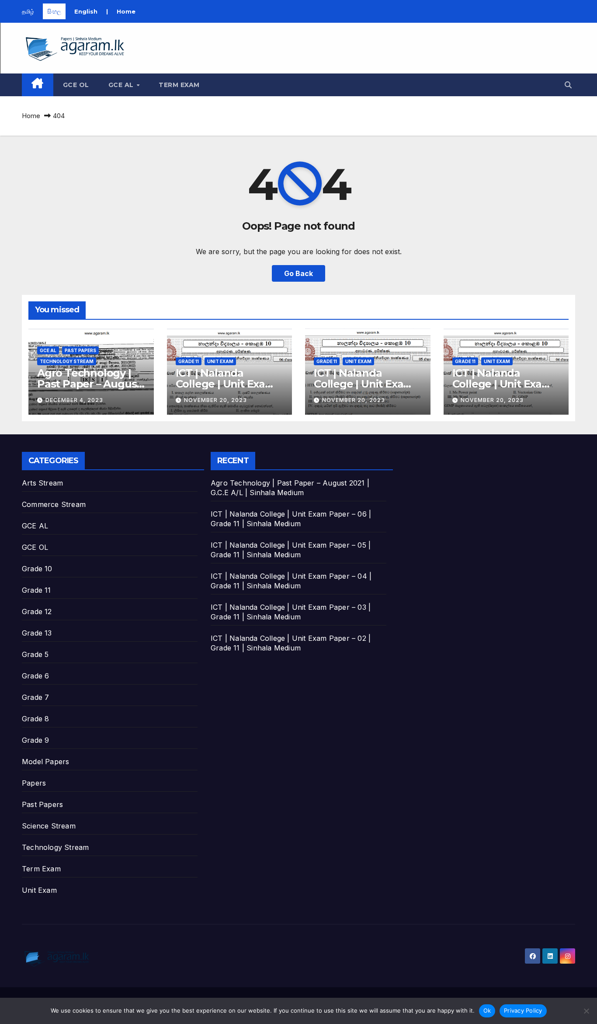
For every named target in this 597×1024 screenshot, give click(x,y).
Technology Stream (67, 361)
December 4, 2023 (74, 400)
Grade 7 (35, 697)
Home (126, 11)
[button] (568, 84)
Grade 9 (35, 740)
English (85, 11)
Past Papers (80, 350)
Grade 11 (188, 361)
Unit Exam (220, 361)
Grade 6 (35, 675)
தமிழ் (28, 11)
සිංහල (54, 11)
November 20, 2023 (215, 400)
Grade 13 (37, 633)
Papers (34, 783)
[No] (586, 1011)
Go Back (298, 273)
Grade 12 (37, 611)
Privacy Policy (523, 1010)
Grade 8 (35, 718)
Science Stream (49, 825)
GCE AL (122, 85)
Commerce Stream (54, 504)
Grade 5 (35, 654)
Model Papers (45, 761)
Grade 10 (37, 568)
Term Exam (179, 85)
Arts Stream (42, 483)
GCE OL (76, 85)
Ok (487, 1010)
